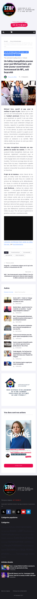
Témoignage (22, 554)
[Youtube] (23, 512)
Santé (3, 550)
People (7, 545)
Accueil (6, 41)
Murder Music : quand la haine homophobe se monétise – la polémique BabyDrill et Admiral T (23, 308)
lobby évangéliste (20, 255)
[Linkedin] (28, 512)
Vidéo (31, 553)
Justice (27, 541)
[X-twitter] (3, 512)
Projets (24, 546)
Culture (16, 534)
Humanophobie (9, 55)
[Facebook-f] (8, 512)
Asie (7, 531)
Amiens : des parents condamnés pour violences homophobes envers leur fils (22, 327)
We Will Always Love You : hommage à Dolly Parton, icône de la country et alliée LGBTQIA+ (22, 574)
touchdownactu (18, 244)
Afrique (3, 531)
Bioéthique (28, 531)
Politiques (17, 545)
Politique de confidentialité (20, 591)
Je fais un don (18, 465)
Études (3, 557)
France (29, 538)
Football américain (15, 252)
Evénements (9, 538)
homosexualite (26, 252)
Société (17, 55)
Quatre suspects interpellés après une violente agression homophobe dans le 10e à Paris (22, 343)
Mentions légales (5, 591)
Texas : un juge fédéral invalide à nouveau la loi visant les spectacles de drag (22, 567)
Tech (10, 554)
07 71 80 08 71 (17, 500)
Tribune (14, 554)
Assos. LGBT (24, 52)
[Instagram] (13, 512)
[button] (34, 32)
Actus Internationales (15, 41)
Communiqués (7, 534)
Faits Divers (20, 538)
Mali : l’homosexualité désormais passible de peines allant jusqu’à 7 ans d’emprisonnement (23, 318)
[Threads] (18, 512)
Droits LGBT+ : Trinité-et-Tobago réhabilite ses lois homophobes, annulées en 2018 (22, 299)
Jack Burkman (8, 255)
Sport (17, 550)
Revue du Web (12, 77)
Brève (33, 531)
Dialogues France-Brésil (25, 534)
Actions (4, 527)
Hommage (4, 542)
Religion (30, 546)
